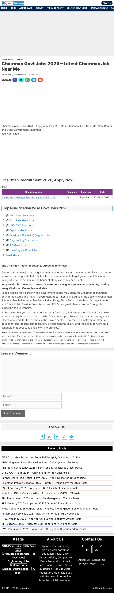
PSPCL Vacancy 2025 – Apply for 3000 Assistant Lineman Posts (39, 488)
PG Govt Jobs (18, 245)
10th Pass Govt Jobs (22, 215)
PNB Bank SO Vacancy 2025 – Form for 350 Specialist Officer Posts (41, 467)
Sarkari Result (99, 8)
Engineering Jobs (18, 561)
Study (13, 3)
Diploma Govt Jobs (21, 230)
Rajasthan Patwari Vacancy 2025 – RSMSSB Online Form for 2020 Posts (44, 482)
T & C (101, 563)
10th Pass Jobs (12, 546)
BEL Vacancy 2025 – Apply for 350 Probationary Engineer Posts (39, 523)
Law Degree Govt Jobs (23, 250)
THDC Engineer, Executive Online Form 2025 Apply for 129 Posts (39, 462)
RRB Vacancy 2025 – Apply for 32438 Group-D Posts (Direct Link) (40, 503)
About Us (84, 559)
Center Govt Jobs (77, 8)
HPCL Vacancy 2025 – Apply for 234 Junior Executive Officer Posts (41, 518)
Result (39, 8)
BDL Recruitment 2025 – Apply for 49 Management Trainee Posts (40, 498)
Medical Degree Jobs (15, 568)
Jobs (13, 8)
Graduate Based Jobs (16, 553)
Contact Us (98, 559)
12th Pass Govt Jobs (22, 220)
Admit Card (26, 8)
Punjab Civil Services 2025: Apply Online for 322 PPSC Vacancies (40, 513)
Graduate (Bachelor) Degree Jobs (30, 235)
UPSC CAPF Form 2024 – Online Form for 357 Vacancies (35, 472)
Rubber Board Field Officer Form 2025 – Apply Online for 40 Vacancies (43, 477)
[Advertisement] (57, 32)
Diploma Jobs (18, 565)
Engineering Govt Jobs (23, 240)
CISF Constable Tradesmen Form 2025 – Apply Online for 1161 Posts (42, 457)
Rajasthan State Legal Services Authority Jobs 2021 (29, 197)
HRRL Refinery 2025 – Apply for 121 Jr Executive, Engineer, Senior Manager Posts (49, 508)
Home (4, 8)
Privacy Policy (87, 563)
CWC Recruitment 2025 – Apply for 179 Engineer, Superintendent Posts (43, 529)
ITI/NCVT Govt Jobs (22, 225)
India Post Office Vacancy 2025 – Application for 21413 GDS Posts (40, 493)
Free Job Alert (55, 8)
